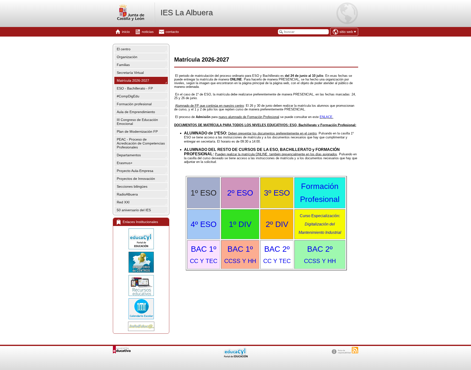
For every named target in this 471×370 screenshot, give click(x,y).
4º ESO (204, 224)
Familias (123, 65)
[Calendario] (141, 308)
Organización (127, 57)
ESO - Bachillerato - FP (135, 88)
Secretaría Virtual (130, 73)
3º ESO (277, 192)
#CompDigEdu (128, 96)
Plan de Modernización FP (137, 131)
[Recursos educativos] (141, 285)
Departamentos (129, 155)
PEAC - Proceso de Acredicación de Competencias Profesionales (141, 143)
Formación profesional (134, 104)
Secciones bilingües (132, 186)
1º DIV (240, 224)
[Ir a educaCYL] (235, 356)
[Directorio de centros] (141, 262)
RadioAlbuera (127, 194)
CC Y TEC (277, 261)
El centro (124, 49)
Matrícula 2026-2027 (133, 80)
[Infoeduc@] (141, 326)
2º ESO (240, 192)
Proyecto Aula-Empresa (135, 171)
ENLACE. (326, 117)
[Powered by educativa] (122, 350)
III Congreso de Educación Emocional (137, 122)
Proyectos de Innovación (136, 179)
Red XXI (123, 202)
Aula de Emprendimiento (136, 112)
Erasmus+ (124, 163)
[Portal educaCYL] (141, 238)
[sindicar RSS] (355, 350)
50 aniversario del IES (134, 210)
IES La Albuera (186, 12)
